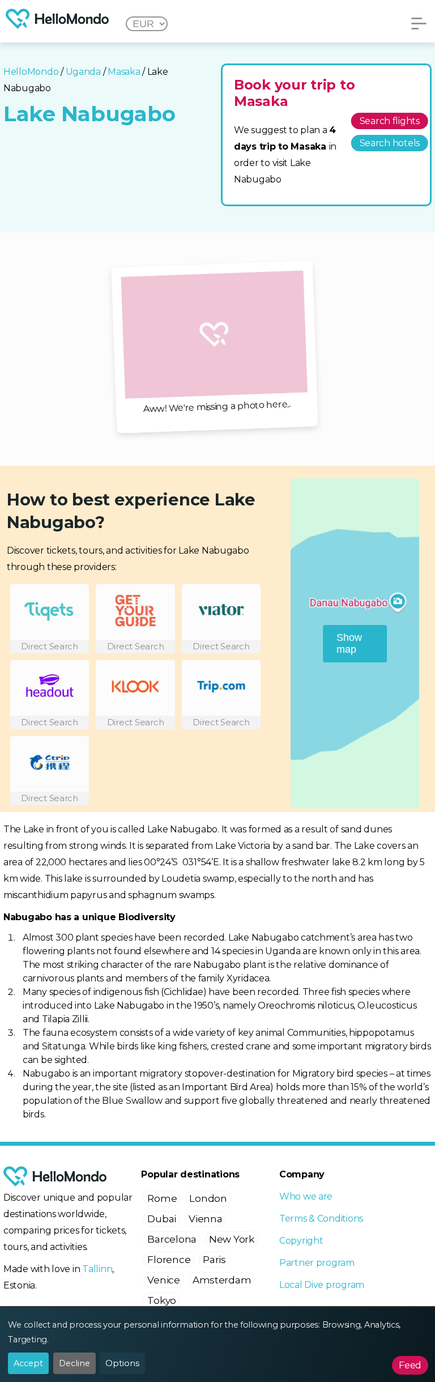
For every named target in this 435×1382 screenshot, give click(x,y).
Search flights (390, 121)
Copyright (301, 1240)
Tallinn (97, 1269)
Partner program (317, 1262)
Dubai (161, 1218)
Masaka (124, 71)
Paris (214, 1259)
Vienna (205, 1218)
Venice (163, 1280)
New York (231, 1239)
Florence (168, 1259)
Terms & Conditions (321, 1218)
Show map (349, 643)
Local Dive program (321, 1284)
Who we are (305, 1196)
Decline (74, 1363)
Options (122, 1363)
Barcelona (172, 1239)
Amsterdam (222, 1280)
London (208, 1198)
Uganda (83, 71)
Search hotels (390, 143)
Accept (28, 1363)
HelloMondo (30, 71)
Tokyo (161, 1300)
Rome (162, 1198)
